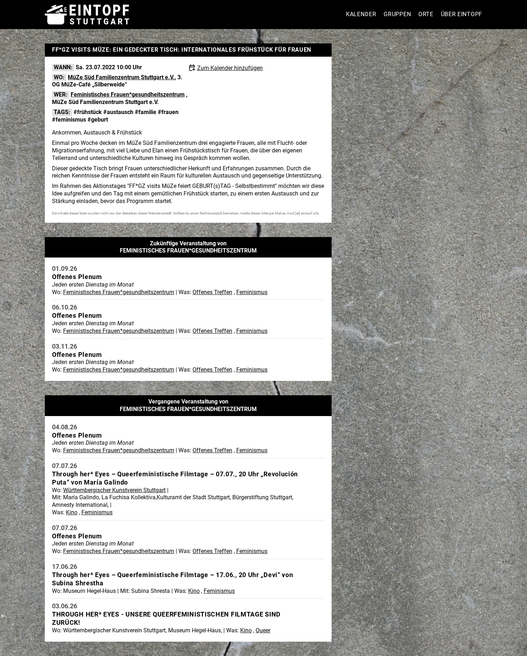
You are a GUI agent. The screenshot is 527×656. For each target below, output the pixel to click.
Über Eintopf (461, 14)
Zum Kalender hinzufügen (230, 68)
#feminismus (69, 119)
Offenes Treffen (212, 292)
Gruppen (397, 14)
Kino (71, 512)
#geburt (97, 119)
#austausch (118, 112)
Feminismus (251, 292)
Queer (263, 630)
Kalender (361, 14)
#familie (145, 112)
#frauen (168, 112)
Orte (425, 14)
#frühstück (87, 112)
